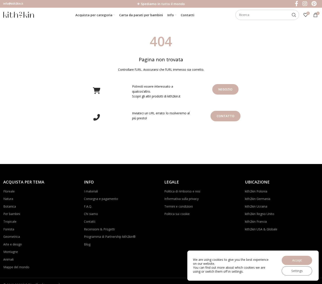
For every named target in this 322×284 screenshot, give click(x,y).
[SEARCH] (294, 15)
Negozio (225, 89)
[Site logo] (18, 14)
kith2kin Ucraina (256, 206)
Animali (8, 259)
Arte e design (12, 244)
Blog (87, 244)
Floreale (9, 191)
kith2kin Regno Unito (259, 214)
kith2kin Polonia (256, 191)
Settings (297, 271)
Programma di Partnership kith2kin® (110, 237)
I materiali (91, 191)
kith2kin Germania (257, 199)
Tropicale (9, 221)
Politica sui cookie (177, 214)
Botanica (9, 206)
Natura (8, 199)
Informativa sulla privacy (181, 199)
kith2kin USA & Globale (261, 229)
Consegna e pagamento (101, 199)
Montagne (10, 252)
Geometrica (11, 237)
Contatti (89, 221)
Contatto (225, 116)
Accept (297, 260)
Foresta (8, 229)
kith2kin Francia (256, 221)
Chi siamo (91, 214)
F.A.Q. (88, 206)
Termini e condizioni (178, 206)
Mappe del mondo (16, 267)
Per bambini (11, 214)
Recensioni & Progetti (99, 229)
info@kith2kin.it (13, 3)
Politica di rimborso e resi (182, 191)
